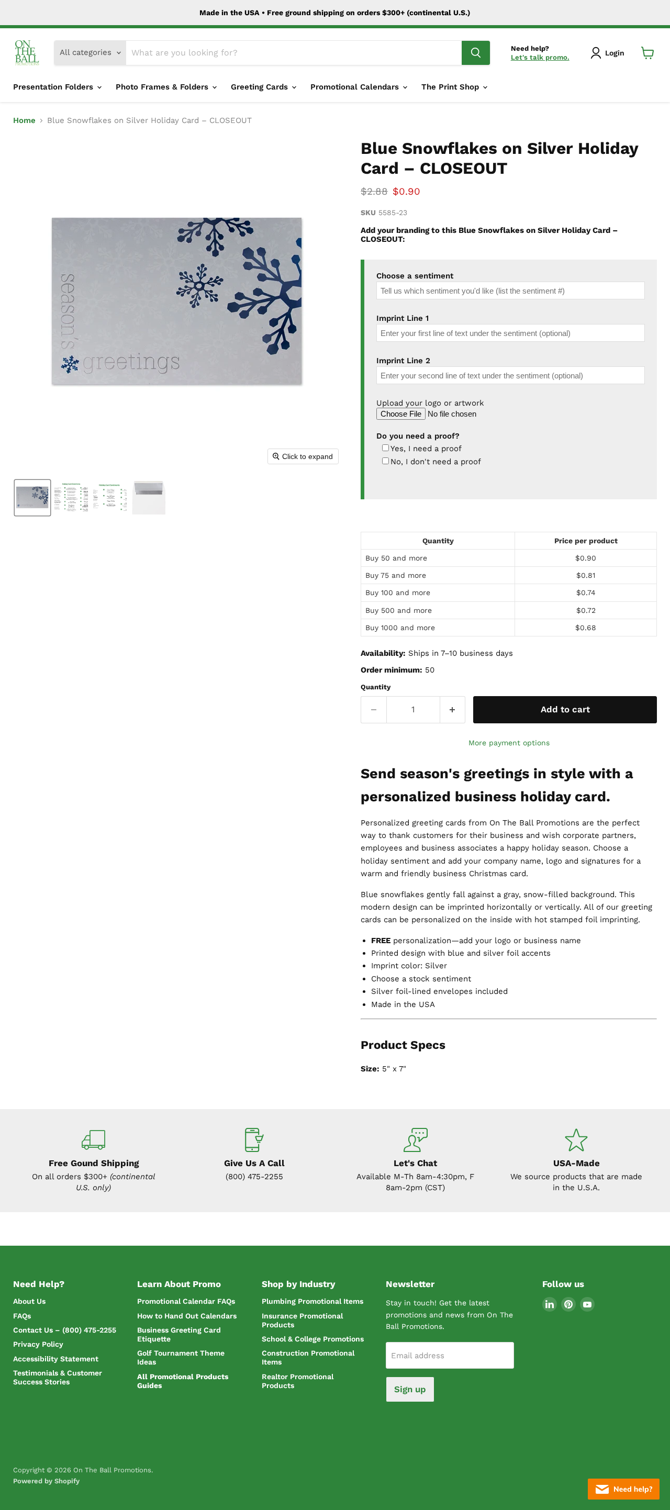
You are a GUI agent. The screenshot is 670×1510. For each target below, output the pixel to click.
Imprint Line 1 (402, 318)
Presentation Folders (54, 87)
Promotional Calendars (355, 87)
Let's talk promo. (540, 57)
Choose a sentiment (414, 276)
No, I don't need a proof (435, 461)
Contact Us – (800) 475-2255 (64, 1330)
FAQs (22, 1316)
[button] (609, 53)
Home (24, 120)
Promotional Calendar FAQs (186, 1301)
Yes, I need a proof (426, 448)
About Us (29, 1301)
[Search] (476, 53)
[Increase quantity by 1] (453, 709)
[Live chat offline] (624, 1489)
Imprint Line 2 (403, 360)
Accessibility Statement (55, 1359)
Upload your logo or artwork (430, 403)
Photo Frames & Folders (163, 87)
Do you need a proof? (418, 436)
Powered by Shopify (46, 1481)
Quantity (375, 687)
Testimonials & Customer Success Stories (57, 1377)
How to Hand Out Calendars (187, 1316)
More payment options (509, 743)
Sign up (410, 1389)
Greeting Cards (261, 87)
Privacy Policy (38, 1344)
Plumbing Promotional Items (312, 1301)
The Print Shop (451, 87)
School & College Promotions (313, 1339)
